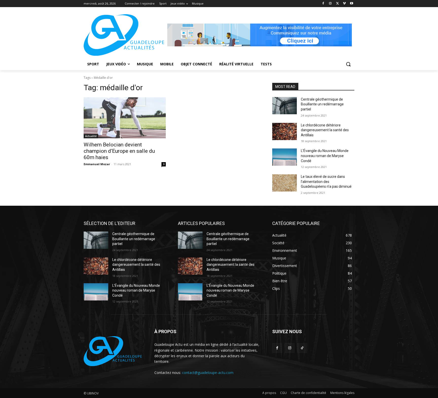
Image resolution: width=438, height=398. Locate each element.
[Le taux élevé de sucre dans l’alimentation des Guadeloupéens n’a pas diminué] (284, 183)
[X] (337, 4)
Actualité (91, 136)
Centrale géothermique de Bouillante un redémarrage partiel (322, 104)
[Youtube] (351, 4)
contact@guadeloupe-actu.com (207, 372)
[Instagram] (330, 4)
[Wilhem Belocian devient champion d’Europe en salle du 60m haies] (125, 117)
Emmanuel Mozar (97, 164)
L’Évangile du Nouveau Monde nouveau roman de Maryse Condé (325, 156)
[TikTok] (302, 348)
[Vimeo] (344, 4)
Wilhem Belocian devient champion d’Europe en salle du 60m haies (119, 151)
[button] (348, 64)
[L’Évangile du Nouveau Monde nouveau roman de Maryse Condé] (284, 157)
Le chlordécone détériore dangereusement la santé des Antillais (325, 130)
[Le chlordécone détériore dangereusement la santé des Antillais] (284, 131)
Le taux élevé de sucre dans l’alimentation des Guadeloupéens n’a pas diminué (326, 181)
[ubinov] (259, 35)
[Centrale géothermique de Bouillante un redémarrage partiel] (284, 105)
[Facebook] (323, 4)
